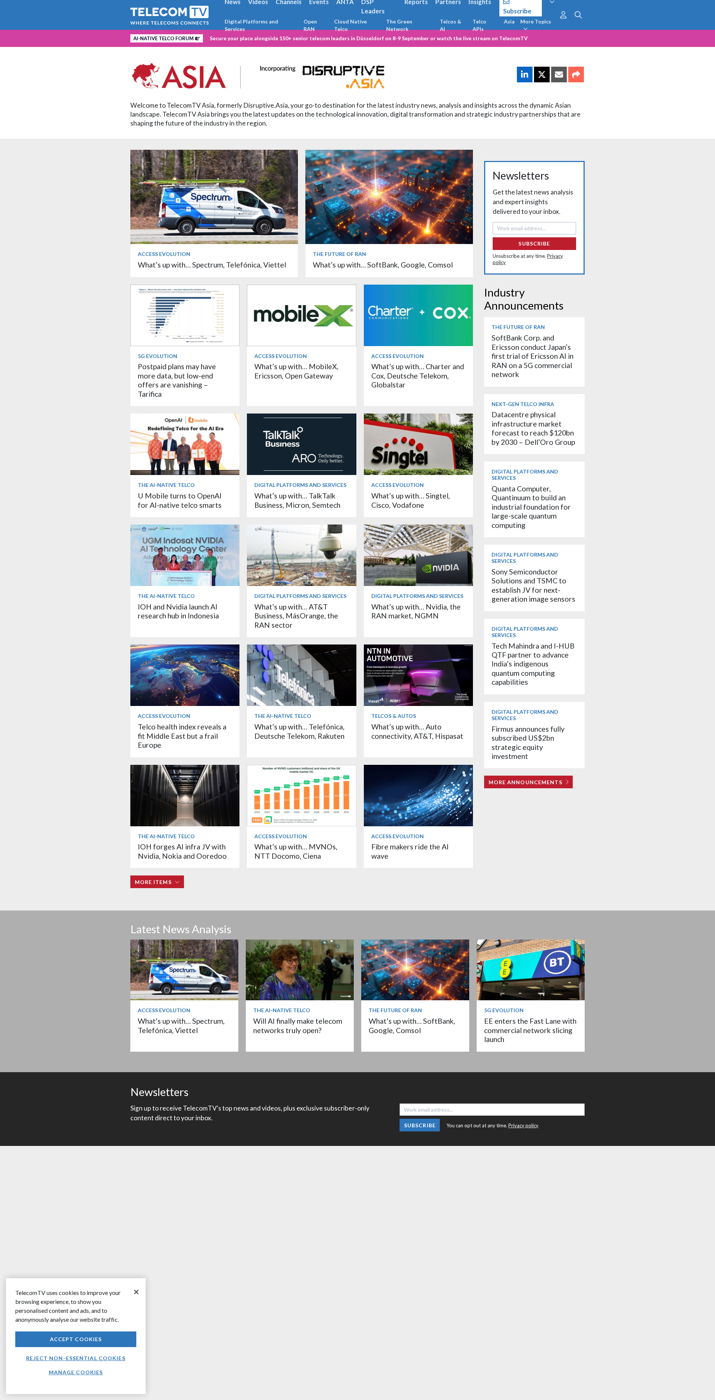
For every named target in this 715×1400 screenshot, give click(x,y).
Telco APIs (479, 25)
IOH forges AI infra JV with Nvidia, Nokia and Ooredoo (182, 851)
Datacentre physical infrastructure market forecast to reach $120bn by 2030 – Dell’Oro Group (533, 428)
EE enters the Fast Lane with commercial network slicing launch (530, 1030)
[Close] (136, 1292)
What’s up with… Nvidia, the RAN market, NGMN (416, 611)
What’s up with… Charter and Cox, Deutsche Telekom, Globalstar (417, 375)
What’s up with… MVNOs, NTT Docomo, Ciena (295, 851)
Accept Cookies (76, 1339)
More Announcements (525, 782)
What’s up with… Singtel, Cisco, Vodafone (410, 500)
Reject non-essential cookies (75, 1358)
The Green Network (399, 25)
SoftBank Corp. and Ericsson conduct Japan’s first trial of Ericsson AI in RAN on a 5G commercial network (532, 355)
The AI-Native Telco (166, 485)
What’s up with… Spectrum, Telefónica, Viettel (212, 264)
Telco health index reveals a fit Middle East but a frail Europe (182, 735)
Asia (509, 21)
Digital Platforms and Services (251, 25)
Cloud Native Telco (350, 25)
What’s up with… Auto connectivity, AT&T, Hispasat (417, 731)
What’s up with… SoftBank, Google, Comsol (383, 264)
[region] (76, 1336)
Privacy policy (523, 1125)
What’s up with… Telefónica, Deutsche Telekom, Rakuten (299, 731)
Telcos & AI (450, 25)
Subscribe (534, 243)
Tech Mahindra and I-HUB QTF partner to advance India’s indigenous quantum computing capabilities (533, 664)
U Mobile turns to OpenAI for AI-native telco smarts (180, 500)
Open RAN (310, 25)
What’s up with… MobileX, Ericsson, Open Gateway (296, 371)
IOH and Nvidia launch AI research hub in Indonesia (178, 611)
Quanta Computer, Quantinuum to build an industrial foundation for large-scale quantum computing (531, 506)
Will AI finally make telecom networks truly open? (297, 1025)
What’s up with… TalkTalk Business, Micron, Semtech (297, 500)
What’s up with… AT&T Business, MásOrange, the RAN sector (296, 615)
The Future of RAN (339, 254)
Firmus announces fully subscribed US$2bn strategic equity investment (528, 742)
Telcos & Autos (393, 716)
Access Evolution (164, 254)
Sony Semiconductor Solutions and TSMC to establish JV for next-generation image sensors (533, 585)
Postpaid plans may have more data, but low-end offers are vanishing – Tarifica (177, 380)
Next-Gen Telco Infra (523, 404)
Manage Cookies (76, 1372)
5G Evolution (157, 356)
